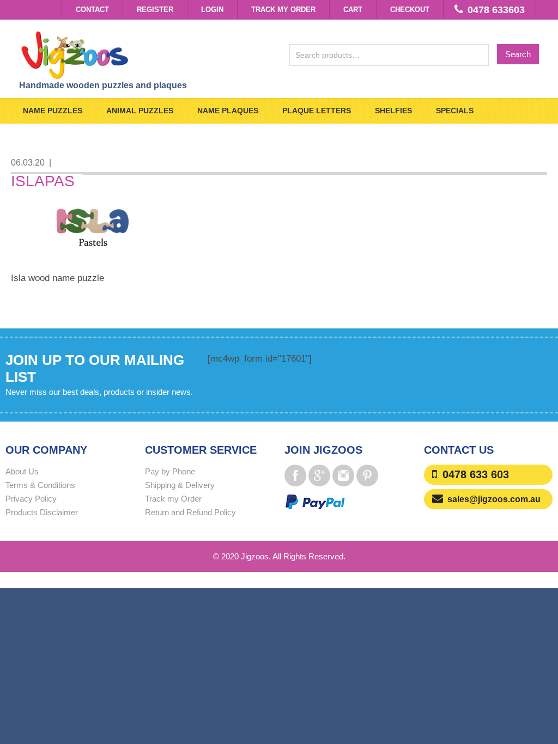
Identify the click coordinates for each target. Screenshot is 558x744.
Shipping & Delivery (180, 485)
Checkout (409, 9)
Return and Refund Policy (190, 512)
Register (155, 9)
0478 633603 (496, 9)
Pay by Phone (170, 471)
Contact (92, 9)
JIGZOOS (143, 54)
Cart (352, 9)
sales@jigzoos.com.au (494, 499)
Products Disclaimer (41, 512)
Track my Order (283, 9)
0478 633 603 (475, 474)
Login (212, 9)
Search (518, 54)
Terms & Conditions (40, 485)
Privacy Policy (31, 498)
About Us (22, 471)
